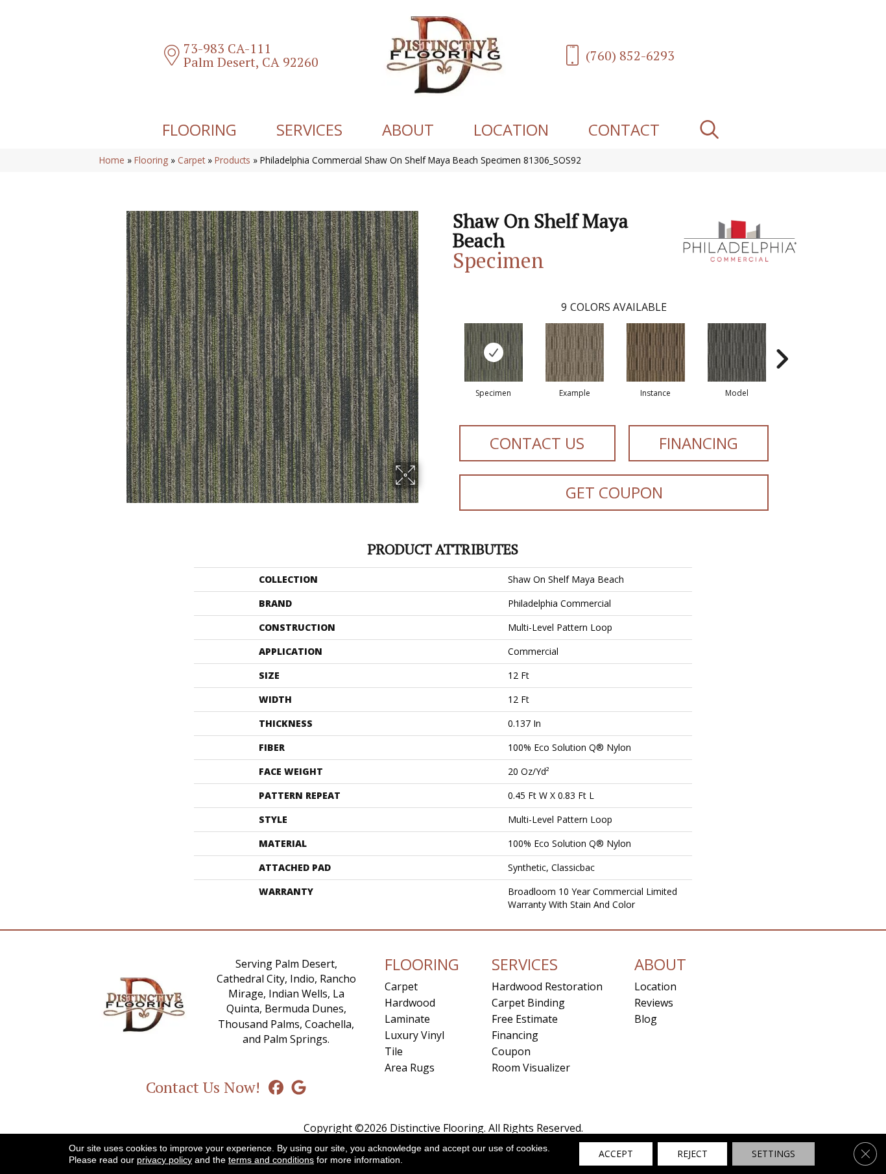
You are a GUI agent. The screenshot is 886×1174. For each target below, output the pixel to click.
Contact (624, 129)
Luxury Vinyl (414, 1035)
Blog (645, 1019)
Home (112, 160)
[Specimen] (493, 352)
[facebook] (276, 1087)
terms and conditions (271, 1160)
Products (232, 160)
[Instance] (655, 352)
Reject (692, 1153)
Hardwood (410, 1003)
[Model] (736, 352)
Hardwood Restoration (547, 986)
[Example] (574, 352)
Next (781, 339)
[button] (712, 129)
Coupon (511, 1051)
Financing (698, 443)
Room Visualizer (531, 1067)
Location (511, 129)
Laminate (407, 1019)
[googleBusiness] (298, 1087)
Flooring (199, 129)
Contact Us (537, 443)
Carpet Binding (528, 1003)
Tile (394, 1051)
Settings (773, 1153)
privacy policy (164, 1160)
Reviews (653, 1003)
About (408, 129)
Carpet (191, 160)
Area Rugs (410, 1067)
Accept (616, 1153)
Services (309, 129)
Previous (446, 339)
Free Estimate (525, 1019)
